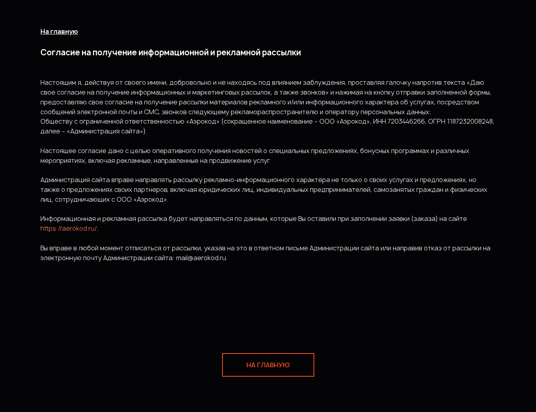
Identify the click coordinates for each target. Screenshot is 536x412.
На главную (59, 31)
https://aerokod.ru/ (68, 228)
